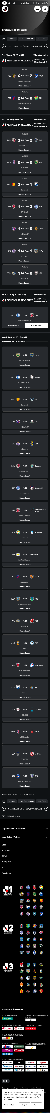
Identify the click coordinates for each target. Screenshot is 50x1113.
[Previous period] (4, 46)
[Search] (45, 9)
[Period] (4, 39)
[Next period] (46, 46)
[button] (37, 9)
